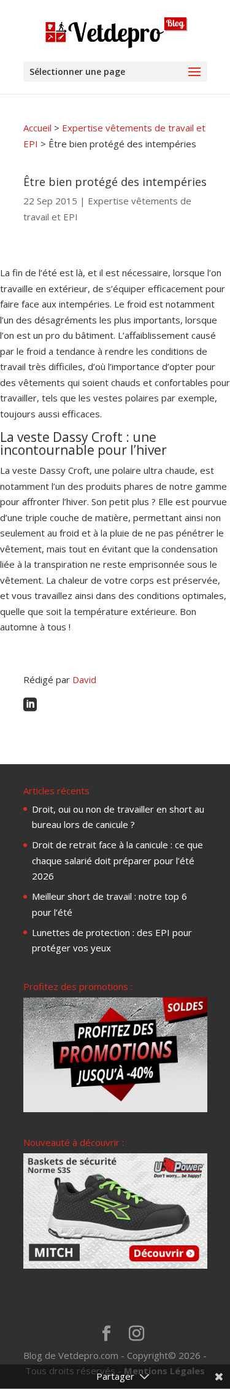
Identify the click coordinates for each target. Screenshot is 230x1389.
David (84, 679)
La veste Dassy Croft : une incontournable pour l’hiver (83, 443)
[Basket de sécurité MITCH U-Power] (115, 1265)
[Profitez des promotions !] (115, 1108)
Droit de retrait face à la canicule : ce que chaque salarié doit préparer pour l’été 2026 (117, 860)
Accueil (37, 128)
